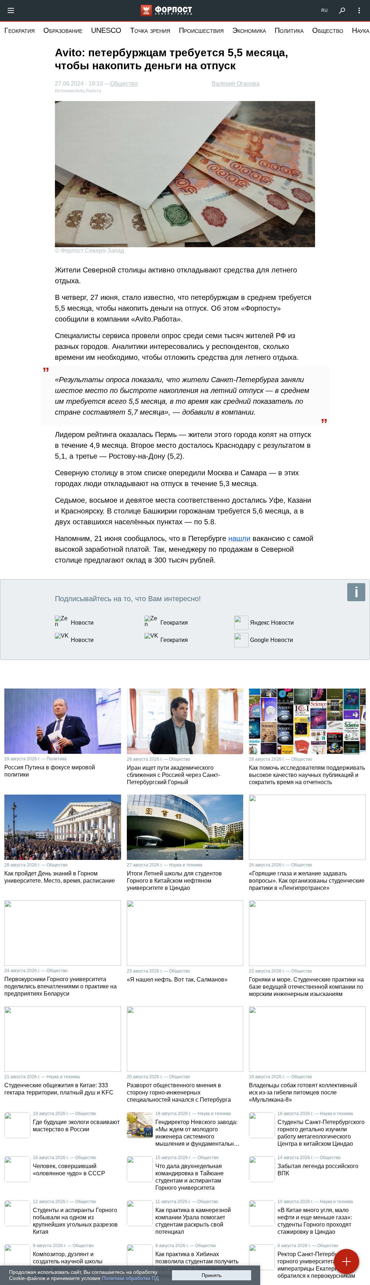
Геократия (19, 30)
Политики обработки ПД (130, 1278)
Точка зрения (150, 30)
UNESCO (106, 30)
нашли (239, 538)
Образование (62, 30)
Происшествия (201, 30)
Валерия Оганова (235, 83)
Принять (211, 1275)
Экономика (249, 30)
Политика (289, 30)
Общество (327, 30)
